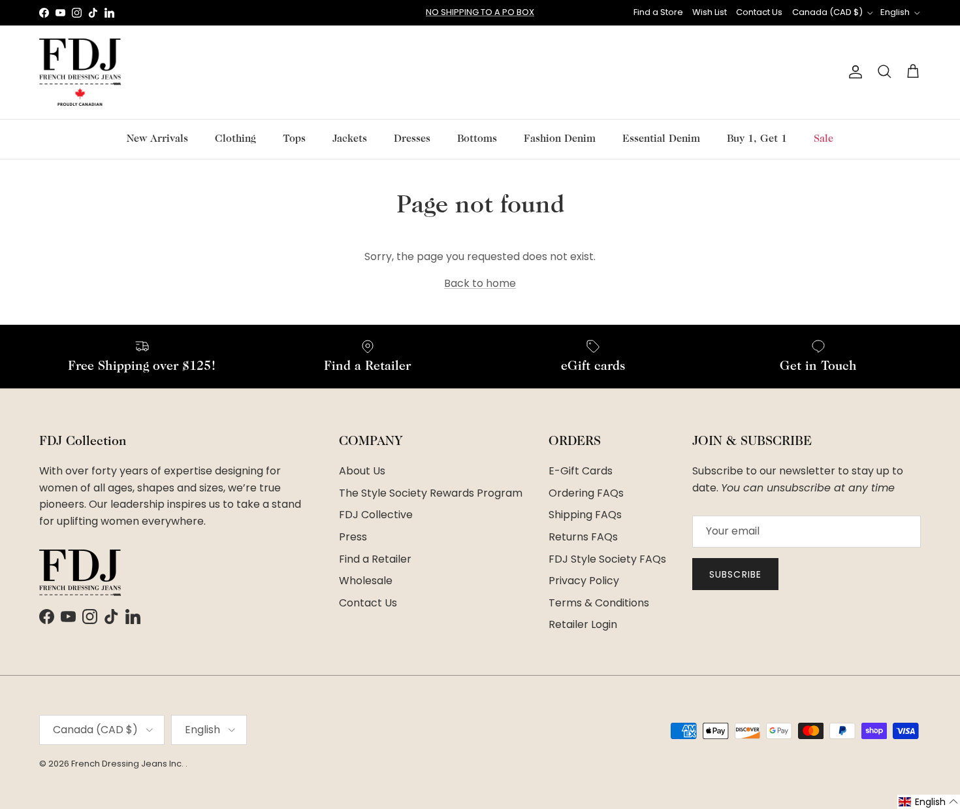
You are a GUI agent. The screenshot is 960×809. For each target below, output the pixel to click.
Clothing (235, 139)
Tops (294, 139)
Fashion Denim (560, 139)
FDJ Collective (376, 514)
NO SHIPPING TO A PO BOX (480, 12)
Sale (823, 139)
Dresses (412, 139)
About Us (362, 470)
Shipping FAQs (585, 514)
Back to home (480, 283)
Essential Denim (661, 139)
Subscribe (735, 574)
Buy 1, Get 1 (757, 139)
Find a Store (658, 12)
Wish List (709, 12)
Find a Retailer (375, 559)
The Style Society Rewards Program (430, 493)
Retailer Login (583, 624)
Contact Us (759, 12)
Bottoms (477, 139)
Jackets (349, 139)
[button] (928, 802)
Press (353, 536)
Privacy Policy (584, 580)
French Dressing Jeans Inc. (128, 763)
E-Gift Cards (581, 470)
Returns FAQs (583, 536)
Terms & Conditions (599, 602)
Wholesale (365, 580)
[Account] (852, 72)
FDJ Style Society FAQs (607, 559)
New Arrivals (157, 139)
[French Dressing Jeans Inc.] (80, 72)
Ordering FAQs (586, 493)
